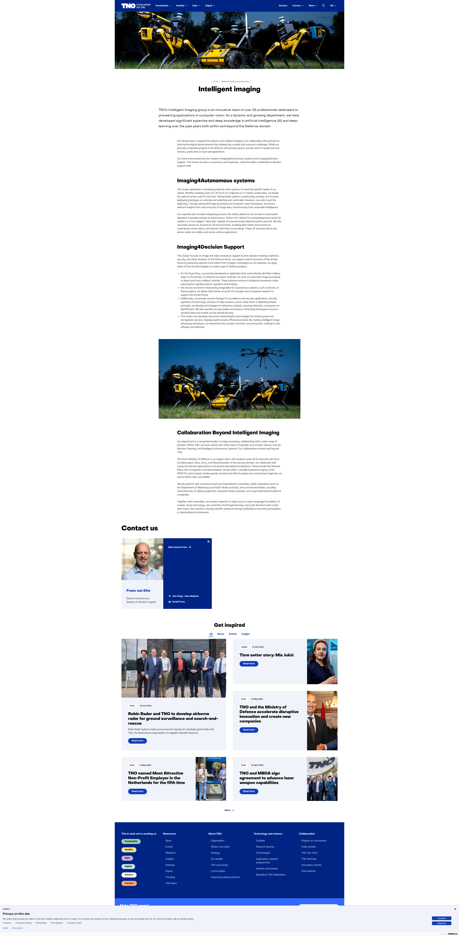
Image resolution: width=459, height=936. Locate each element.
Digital (208, 6)
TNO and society (219, 865)
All (211, 634)
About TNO (215, 834)
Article (233, 634)
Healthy (180, 6)
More (312, 6)
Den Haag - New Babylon (185, 596)
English (6, 909)
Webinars (170, 853)
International (308, 871)
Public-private (308, 846)
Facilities (260, 840)
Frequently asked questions (225, 877)
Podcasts (170, 865)
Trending (170, 877)
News (220, 634)
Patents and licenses (267, 868)
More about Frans (177, 547)
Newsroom (169, 834)
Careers (296, 6)
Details (5, 928)
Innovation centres (311, 865)
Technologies (263, 853)
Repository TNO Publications (271, 874)
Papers (169, 871)
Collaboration (307, 834)
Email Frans (178, 602)
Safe (194, 6)
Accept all (442, 918)
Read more (138, 742)
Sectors (283, 6)
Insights (170, 859)
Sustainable (162, 6)
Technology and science (268, 834)
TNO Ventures (308, 859)
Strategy (215, 853)
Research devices (265, 846)
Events (169, 846)
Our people (217, 859)
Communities (218, 871)
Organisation (217, 840)
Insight (246, 634)
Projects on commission (314, 840)
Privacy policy (17, 928)
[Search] (323, 5)
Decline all (441, 923)
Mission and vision (220, 846)
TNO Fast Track (309, 853)
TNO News (171, 883)
